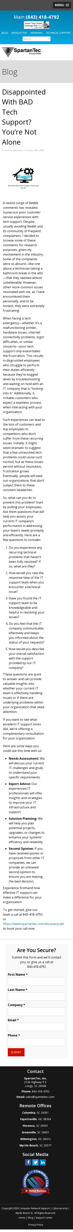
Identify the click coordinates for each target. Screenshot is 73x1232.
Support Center (44, 1217)
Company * (16, 1005)
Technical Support (58, 33)
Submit (16, 1052)
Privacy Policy (35, 1224)
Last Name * (17, 990)
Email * (13, 1020)
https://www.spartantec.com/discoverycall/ (33, 924)
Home (22, 1217)
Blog (5, 33)
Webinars (36, 33)
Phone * (14, 1035)
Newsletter (19, 33)
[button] (62, 5)
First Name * (18, 974)
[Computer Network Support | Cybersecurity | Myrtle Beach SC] (21, 52)
